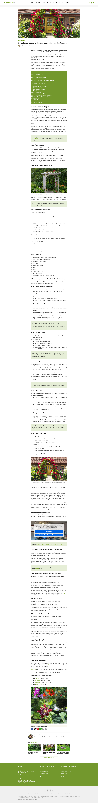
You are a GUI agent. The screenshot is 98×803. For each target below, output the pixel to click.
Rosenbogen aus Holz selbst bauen (38, 77)
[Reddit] (20, 64)
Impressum (32, 799)
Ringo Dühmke (24, 45)
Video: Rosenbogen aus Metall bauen (40, 93)
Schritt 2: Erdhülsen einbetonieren (40, 83)
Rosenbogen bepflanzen (36, 102)
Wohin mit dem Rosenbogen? (37, 74)
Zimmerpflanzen (42, 778)
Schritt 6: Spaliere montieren (39, 89)
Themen (28, 799)
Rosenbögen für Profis (36, 101)
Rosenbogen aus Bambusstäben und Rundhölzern (41, 95)
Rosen (64, 593)
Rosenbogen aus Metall (36, 92)
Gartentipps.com (24, 799)
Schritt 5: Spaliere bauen (38, 87)
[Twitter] (20, 54)
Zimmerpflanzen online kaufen (66, 771)
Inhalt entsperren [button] (49, 531)
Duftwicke (37, 678)
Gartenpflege (50, 2)
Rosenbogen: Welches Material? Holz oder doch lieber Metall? (49, 544)
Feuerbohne (37, 680)
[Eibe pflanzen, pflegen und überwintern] (34, 747)
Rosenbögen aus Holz (36, 76)
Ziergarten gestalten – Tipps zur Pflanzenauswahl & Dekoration (63, 753)
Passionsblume (38, 684)
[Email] (20, 61)
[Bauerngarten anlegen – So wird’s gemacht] (49, 747)
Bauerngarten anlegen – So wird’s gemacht (49, 753)
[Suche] (95, 2)
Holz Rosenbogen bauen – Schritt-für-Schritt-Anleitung (42, 80)
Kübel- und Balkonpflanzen (44, 773)
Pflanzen (31, 2)
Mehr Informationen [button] (49, 529)
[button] (32, 729)
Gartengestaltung (40, 2)
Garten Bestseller (64, 773)
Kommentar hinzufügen (49, 757)
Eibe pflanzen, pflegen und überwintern (33, 753)
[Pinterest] (20, 57)
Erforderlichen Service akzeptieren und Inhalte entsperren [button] (49, 534)
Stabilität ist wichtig (35, 98)
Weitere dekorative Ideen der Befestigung (41, 99)
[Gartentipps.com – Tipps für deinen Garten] (9, 2)
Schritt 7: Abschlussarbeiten (39, 90)
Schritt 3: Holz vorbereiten (38, 84)
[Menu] (2, 2)
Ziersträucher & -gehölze (44, 771)
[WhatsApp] (20, 68)
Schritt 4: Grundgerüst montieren (40, 86)
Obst (40, 776)
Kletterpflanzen (35, 138)
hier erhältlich (48, 205)
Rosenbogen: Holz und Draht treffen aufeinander (41, 96)
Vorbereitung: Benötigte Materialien (40, 78)
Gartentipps (59, 2)
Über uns (67, 2)
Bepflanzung (50, 664)
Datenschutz (36, 799)
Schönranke (37, 682)
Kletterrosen (33, 669)
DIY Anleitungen (21, 40)
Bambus (37, 568)
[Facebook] (20, 51)
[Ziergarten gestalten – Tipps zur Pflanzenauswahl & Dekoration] (63, 747)
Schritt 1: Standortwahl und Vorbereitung (41, 81)
